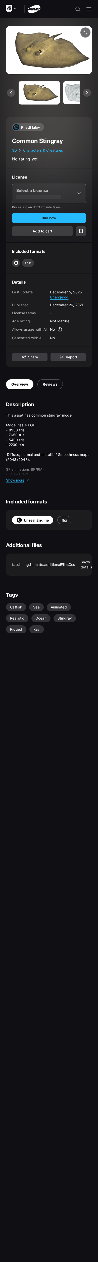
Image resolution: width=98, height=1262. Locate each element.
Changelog (59, 297)
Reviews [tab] (50, 384)
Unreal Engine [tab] (36, 520)
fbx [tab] (64, 520)
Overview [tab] (19, 384)
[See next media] (87, 93)
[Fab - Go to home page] (34, 9)
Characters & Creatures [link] (43, 150)
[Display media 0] (39, 92)
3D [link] (14, 150)
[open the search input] (78, 9)
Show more (15, 480)
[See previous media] (11, 93)
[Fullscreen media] (85, 32)
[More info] (60, 329)
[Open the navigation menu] (89, 9)
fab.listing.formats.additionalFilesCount (52, 564)
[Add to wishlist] (81, 231)
